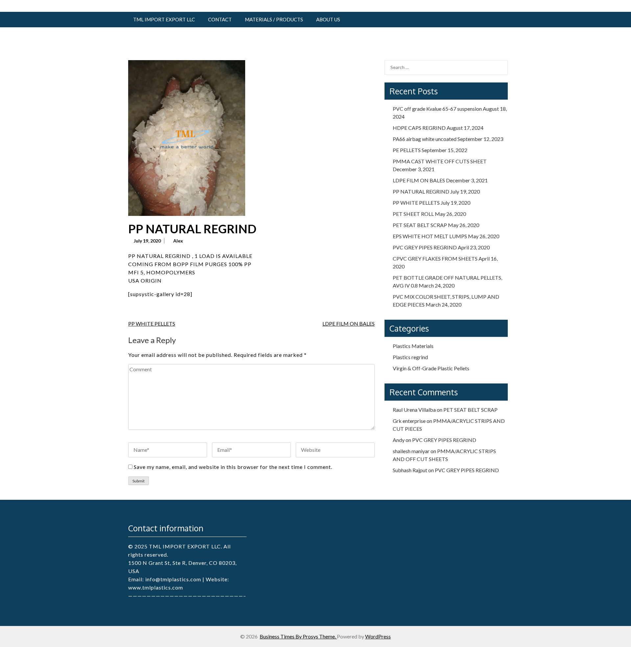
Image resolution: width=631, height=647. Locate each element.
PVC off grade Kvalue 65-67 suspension (437, 108)
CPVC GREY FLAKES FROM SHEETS (435, 258)
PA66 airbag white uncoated (424, 139)
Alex (178, 240)
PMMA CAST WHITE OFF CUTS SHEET (440, 161)
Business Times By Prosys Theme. (298, 636)
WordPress (378, 636)
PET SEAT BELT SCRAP (420, 225)
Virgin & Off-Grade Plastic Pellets (431, 368)
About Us (328, 19)
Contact (220, 19)
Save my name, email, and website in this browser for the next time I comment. (233, 467)
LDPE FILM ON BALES (348, 323)
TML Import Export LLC (164, 19)
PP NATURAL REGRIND (421, 191)
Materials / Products (274, 19)
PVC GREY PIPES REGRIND (425, 247)
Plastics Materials (413, 346)
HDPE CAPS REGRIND (419, 128)
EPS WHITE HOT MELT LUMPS (430, 236)
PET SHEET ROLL (413, 214)
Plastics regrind (410, 357)
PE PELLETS (407, 150)
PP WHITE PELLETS (151, 323)
